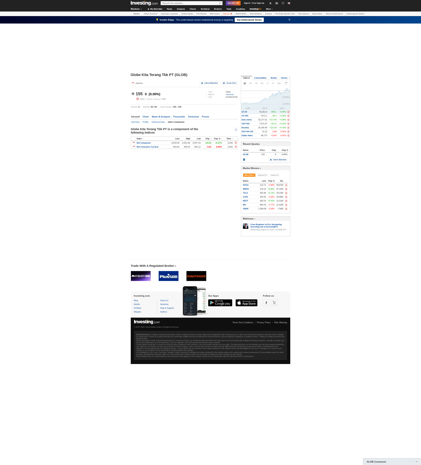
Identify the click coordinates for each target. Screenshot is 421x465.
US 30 (244, 112)
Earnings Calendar (169, 14)
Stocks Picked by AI (334, 14)
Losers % (274, 175)
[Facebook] (266, 302)
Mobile (137, 304)
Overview (135, 122)
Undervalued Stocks (355, 14)
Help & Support (167, 308)
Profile (146, 122)
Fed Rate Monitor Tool (285, 14)
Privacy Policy (264, 322)
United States (187, 14)
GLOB (245, 154)
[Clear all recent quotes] (244, 159)
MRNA (246, 189)
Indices (246, 78)
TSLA (245, 193)
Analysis (181, 9)
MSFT (245, 201)
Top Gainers (303, 14)
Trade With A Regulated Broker (152, 265)
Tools (228, 9)
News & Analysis (161, 116)
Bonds (274, 78)
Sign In (247, 3)
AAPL (245, 197)
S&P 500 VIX (247, 131)
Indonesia (230, 94)
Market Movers (251, 168)
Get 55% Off (233, 3)
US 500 (245, 116)
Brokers (218, 9)
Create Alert (231, 83)
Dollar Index (247, 135)
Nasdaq (245, 127)
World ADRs (240, 14)
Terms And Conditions (242, 322)
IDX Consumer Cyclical (147, 147)
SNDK (246, 209)
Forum (205, 116)
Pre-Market (201, 14)
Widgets (137, 312)
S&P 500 (246, 124)
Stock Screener (151, 14)
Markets (135, 9)
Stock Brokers (256, 14)
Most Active (317, 14)
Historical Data (158, 122)
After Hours (215, 14)
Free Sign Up (258, 3)
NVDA (246, 185)
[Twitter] (274, 302)
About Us (164, 300)
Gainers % (262, 175)
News (169, 9)
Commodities (260, 78)
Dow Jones (247, 120)
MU (244, 205)
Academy (240, 9)
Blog (136, 300)
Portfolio (137, 308)
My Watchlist (156, 9)
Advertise (164, 304)
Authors (163, 312)
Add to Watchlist (211, 83)
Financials (179, 116)
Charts (193, 9)
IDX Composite (144, 143)
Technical (205, 9)
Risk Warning (280, 322)
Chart (146, 116)
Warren (226, 14)
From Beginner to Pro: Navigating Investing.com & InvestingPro (266, 225)
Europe (268, 14)
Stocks (136, 14)
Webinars (248, 218)
